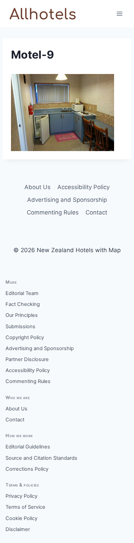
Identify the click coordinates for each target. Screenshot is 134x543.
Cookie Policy (21, 518)
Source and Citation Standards (41, 458)
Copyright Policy (24, 337)
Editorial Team (21, 293)
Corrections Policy (26, 469)
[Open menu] (119, 13)
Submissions (20, 326)
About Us (37, 187)
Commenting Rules (53, 212)
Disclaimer (17, 529)
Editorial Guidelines (27, 447)
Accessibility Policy (83, 187)
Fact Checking (22, 304)
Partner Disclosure (27, 359)
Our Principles (21, 315)
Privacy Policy (21, 496)
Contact (96, 212)
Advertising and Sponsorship (67, 199)
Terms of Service (25, 507)
